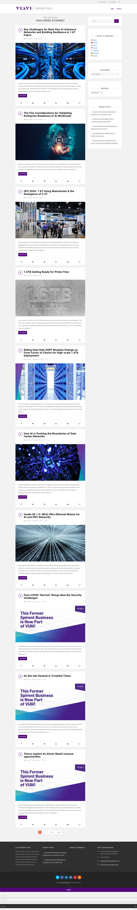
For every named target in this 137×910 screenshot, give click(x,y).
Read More (22, 95)
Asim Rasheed (29, 38)
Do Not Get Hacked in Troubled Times (47, 675)
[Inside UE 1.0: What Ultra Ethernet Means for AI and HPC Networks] (50, 543)
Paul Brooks (28, 275)
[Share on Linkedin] (56, 103)
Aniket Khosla (28, 197)
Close (68, 889)
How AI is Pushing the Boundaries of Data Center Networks (50, 435)
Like (46, 520)
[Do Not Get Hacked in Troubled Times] (50, 702)
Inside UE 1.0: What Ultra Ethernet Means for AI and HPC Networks (52, 516)
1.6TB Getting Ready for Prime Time (46, 271)
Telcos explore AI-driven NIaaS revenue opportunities (49, 755)
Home (112, 9)
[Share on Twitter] (33, 103)
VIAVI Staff (28, 520)
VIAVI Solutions (65, 882)
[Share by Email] (79, 103)
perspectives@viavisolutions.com (109, 861)
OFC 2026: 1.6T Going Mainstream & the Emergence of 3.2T (49, 193)
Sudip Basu (28, 440)
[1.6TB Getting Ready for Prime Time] (50, 298)
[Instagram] (71, 877)
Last (58, 832)
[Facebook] (62, 877)
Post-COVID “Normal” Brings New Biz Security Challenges (53, 597)
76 (47, 359)
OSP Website (112, 2)
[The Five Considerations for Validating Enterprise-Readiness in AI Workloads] (50, 142)
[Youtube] (75, 877)
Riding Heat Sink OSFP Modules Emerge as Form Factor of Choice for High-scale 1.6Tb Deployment (51, 352)
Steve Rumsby (29, 119)
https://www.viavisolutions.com (109, 864)
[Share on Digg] (68, 103)
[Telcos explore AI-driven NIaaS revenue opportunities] (50, 782)
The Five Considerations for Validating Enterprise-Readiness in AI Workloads (48, 114)
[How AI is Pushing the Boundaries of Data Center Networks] (50, 462)
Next (52, 832)
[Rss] (79, 877)
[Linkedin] (66, 877)
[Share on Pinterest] (44, 103)
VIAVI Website (102, 2)
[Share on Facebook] (21, 103)
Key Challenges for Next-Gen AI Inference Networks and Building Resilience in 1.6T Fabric (50, 32)
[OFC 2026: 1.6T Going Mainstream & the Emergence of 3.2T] (50, 220)
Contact (119, 9)
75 (45, 275)
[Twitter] (57, 877)
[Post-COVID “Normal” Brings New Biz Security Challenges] (50, 624)
